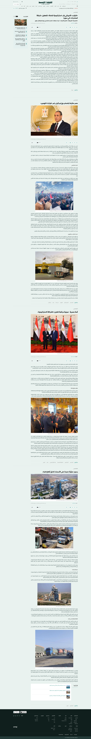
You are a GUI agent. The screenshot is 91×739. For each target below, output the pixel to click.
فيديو (30, 6)
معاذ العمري (72, 23)
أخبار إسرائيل (66, 302)
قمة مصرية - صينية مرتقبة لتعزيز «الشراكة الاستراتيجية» (58, 312)
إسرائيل (49, 302)
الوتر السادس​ (53, 719)
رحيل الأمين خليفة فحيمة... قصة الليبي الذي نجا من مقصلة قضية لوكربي (20, 39)
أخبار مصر (71, 302)
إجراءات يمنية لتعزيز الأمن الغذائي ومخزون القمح (58, 685)
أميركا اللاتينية (70, 723)
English (75, 1)
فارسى (68, 1)
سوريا (72, 90)
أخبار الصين (66, 462)
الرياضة (36, 6)
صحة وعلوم (47, 6)
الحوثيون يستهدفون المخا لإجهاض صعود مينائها (58, 690)
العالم (60, 6)
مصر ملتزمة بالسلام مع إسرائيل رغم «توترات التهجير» (59, 103)
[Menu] (77, 6)
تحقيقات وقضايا (70, 729)
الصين (44, 462)
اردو (70, 1)
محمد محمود (73, 356)
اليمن (67, 705)
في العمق (33, 6)
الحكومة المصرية (60, 462)
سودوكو (54, 729)
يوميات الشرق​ (40, 6)
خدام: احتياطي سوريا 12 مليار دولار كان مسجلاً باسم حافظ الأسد (20, 28)
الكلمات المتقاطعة (53, 728)
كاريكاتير (65, 719)
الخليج (76, 719)
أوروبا (71, 719)
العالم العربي (75, 12)
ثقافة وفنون (51, 6)
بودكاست (27, 6)
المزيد (21, 6)
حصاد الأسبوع (70, 728)
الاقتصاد (55, 6)
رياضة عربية (76, 729)
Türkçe (72, 1)
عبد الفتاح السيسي (53, 462)
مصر (53, 302)
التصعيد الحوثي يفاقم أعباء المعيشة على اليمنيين (57, 695)
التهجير (61, 302)
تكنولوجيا (44, 6)
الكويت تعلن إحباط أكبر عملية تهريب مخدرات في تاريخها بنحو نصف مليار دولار (20, 44)
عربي (77, 1)
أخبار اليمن (71, 705)
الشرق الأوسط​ (64, 6)
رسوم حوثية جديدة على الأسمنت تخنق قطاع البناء (60, 472)
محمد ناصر (74, 503)
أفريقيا (71, 722)
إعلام (54, 722)
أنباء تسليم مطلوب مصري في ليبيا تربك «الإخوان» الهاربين (20, 32)
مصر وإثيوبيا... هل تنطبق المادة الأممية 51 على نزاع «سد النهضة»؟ (20, 36)
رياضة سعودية (76, 728)
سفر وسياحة (36, 719)
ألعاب (24, 6)
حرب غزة (57, 302)
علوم (48, 719)
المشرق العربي (75, 722)
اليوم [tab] (16, 16)
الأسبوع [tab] (14, 16)
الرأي (58, 6)
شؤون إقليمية (76, 723)
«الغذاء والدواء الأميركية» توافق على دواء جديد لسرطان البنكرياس (63, 8)
